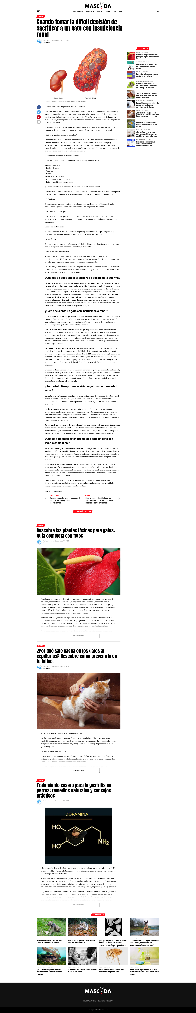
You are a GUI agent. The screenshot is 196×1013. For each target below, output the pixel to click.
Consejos (100, 11)
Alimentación (90, 11)
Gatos (108, 11)
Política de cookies (89, 1001)
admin (48, 42)
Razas (114, 11)
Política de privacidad (105, 1001)
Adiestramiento (78, 11)
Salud (121, 11)
